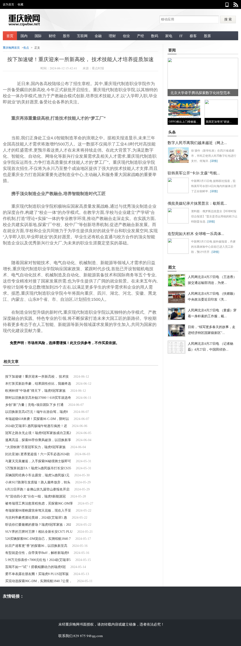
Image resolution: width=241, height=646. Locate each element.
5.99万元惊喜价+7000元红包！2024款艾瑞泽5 (38, 560)
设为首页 (8, 4)
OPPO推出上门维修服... (183, 121)
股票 (207, 35)
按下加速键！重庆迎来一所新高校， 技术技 (37, 376)
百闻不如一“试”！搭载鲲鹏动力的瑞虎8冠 (35, 567)
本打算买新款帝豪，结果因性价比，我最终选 (38, 383)
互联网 (82, 35)
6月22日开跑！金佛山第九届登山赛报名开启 (37, 489)
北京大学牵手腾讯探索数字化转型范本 (200, 92)
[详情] (214, 161)
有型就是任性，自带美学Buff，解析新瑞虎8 (37, 553)
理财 (112, 35)
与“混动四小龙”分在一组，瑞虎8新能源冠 (35, 496)
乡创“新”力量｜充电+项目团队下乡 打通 (34, 405)
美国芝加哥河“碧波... (219, 121)
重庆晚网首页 (11, 47)
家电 (168, 35)
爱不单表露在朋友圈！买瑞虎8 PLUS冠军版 (37, 574)
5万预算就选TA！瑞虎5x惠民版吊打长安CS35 (38, 468)
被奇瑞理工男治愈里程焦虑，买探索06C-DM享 (39, 503)
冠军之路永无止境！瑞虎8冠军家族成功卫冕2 (38, 433)
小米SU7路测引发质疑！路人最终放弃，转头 (37, 482)
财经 (52, 35)
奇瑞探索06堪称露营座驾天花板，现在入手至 (38, 510)
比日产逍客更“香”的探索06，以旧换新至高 (36, 546)
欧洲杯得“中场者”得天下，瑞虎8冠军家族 (35, 390)
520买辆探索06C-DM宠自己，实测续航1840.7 (38, 538)
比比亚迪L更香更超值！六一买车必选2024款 (37, 454)
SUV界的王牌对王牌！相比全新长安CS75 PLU (38, 531)
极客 (193, 35)
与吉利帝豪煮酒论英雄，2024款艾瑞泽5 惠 (36, 517)
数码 (154, 35)
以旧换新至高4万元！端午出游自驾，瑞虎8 (37, 412)
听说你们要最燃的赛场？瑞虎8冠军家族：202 (38, 524)
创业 (126, 35)
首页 (9, 35)
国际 (38, 35)
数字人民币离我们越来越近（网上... (197, 142)
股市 (66, 35)
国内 (24, 35)
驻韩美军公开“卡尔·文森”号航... (194, 172)
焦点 (26, 47)
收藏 (20, 4)
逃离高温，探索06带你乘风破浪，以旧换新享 (38, 440)
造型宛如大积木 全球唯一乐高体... (196, 233)
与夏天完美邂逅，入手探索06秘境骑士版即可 (38, 461)
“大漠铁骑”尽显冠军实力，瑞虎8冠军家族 (35, 447)
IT (181, 35)
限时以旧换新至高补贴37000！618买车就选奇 (38, 397)
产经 (140, 35)
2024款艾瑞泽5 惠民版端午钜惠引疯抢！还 (36, 426)
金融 (98, 35)
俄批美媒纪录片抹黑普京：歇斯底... (197, 203)
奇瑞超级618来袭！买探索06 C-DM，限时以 (37, 419)
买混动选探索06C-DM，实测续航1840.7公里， (38, 581)
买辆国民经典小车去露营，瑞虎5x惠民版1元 (37, 475)
